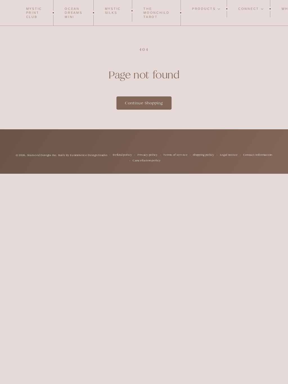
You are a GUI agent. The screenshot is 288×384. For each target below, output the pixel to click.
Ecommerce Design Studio (88, 155)
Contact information (257, 155)
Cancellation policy (147, 160)
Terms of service (175, 155)
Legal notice (229, 155)
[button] (204, 8)
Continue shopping (144, 102)
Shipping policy (203, 155)
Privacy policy (148, 155)
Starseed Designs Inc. (42, 155)
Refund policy (122, 155)
